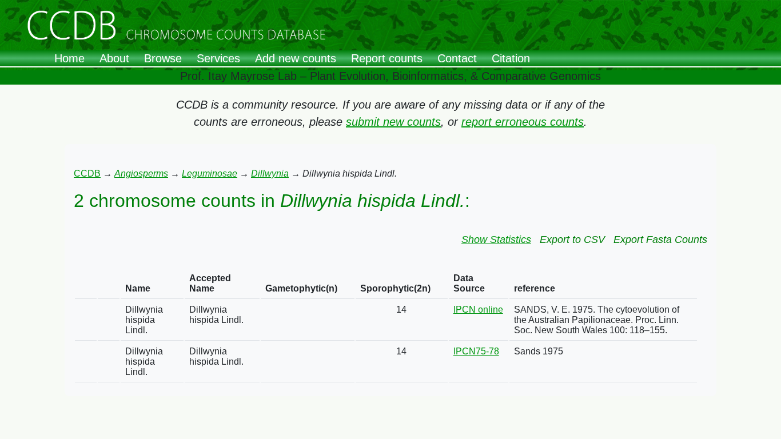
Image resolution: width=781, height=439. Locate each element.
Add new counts (295, 58)
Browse (163, 58)
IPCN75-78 (476, 351)
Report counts (387, 58)
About (114, 58)
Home (69, 58)
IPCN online (478, 309)
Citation (511, 58)
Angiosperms (141, 173)
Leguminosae (209, 173)
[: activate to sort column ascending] (86, 284)
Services (218, 58)
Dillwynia (270, 173)
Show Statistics (496, 239)
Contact (457, 58)
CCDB (87, 173)
